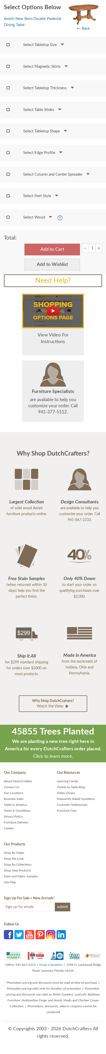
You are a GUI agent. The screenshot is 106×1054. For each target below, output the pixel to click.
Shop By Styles (14, 852)
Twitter (19, 934)
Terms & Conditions (17, 810)
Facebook (8, 934)
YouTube (29, 934)
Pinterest (40, 934)
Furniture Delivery (16, 822)
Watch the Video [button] (53, 703)
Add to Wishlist (52, 264)
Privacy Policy (13, 816)
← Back (83, 28)
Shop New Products (17, 870)
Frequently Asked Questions (76, 798)
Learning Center (67, 781)
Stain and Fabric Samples (21, 876)
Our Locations (13, 793)
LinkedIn (61, 934)
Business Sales (13, 798)
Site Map (10, 882)
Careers (9, 828)
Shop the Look (14, 858)
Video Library (66, 793)
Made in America (15, 804)
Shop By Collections (17, 864)
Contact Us (11, 787)
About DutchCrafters (18, 781)
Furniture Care (66, 810)
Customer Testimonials (72, 804)
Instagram (50, 934)
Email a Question (51, 964)
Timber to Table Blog (71, 787)
